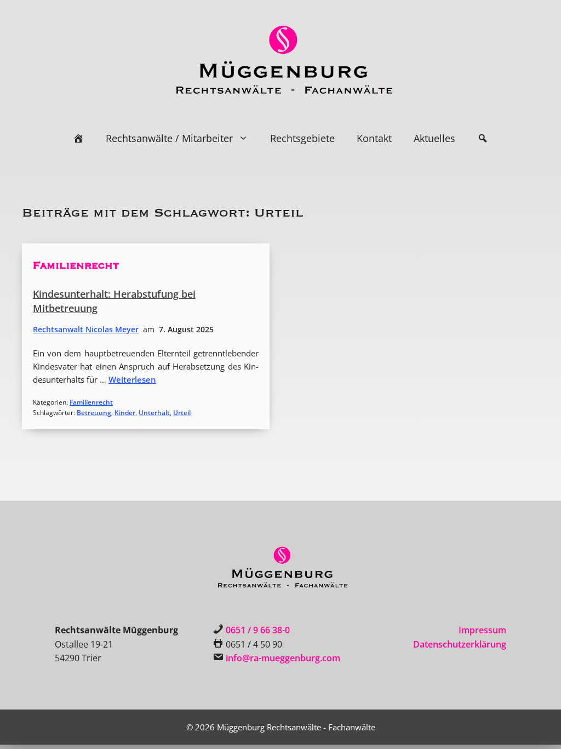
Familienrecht (76, 265)
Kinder (125, 412)
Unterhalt (154, 412)
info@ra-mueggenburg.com (283, 658)
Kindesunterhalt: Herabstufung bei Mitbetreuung (114, 301)
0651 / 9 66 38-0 (258, 630)
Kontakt (374, 138)
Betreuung (94, 412)
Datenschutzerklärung (459, 644)
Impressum (482, 630)
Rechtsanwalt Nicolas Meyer (86, 329)
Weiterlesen (132, 379)
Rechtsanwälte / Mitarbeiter (169, 138)
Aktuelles (434, 138)
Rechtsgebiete (302, 138)
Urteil (182, 412)
